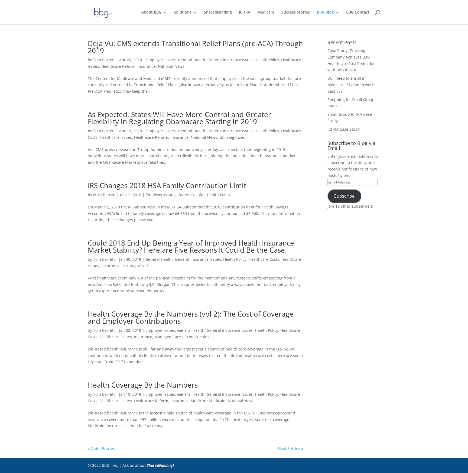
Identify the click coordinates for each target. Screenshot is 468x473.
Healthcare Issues (116, 137)
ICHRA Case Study (343, 129)
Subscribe (344, 196)
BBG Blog (325, 12)
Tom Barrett (104, 59)
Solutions (182, 12)
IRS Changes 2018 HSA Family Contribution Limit (167, 185)
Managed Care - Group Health (181, 336)
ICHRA (244, 12)
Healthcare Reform (118, 66)
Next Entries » (290, 448)
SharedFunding (218, 12)
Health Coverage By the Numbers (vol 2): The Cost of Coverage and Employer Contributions (190, 317)
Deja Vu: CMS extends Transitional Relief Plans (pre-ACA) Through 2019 (195, 46)
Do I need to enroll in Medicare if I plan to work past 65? (350, 85)
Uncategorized (232, 137)
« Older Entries (101, 448)
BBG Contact (357, 12)
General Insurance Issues (230, 59)
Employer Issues (161, 59)
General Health (191, 59)
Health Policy (267, 59)
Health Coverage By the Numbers (143, 385)
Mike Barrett (104, 194)
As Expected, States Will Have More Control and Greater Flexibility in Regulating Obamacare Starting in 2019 (179, 118)
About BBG (151, 12)
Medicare (265, 12)
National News (171, 66)
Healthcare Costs (264, 259)
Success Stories (295, 12)
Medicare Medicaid (208, 400)
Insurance (147, 66)
